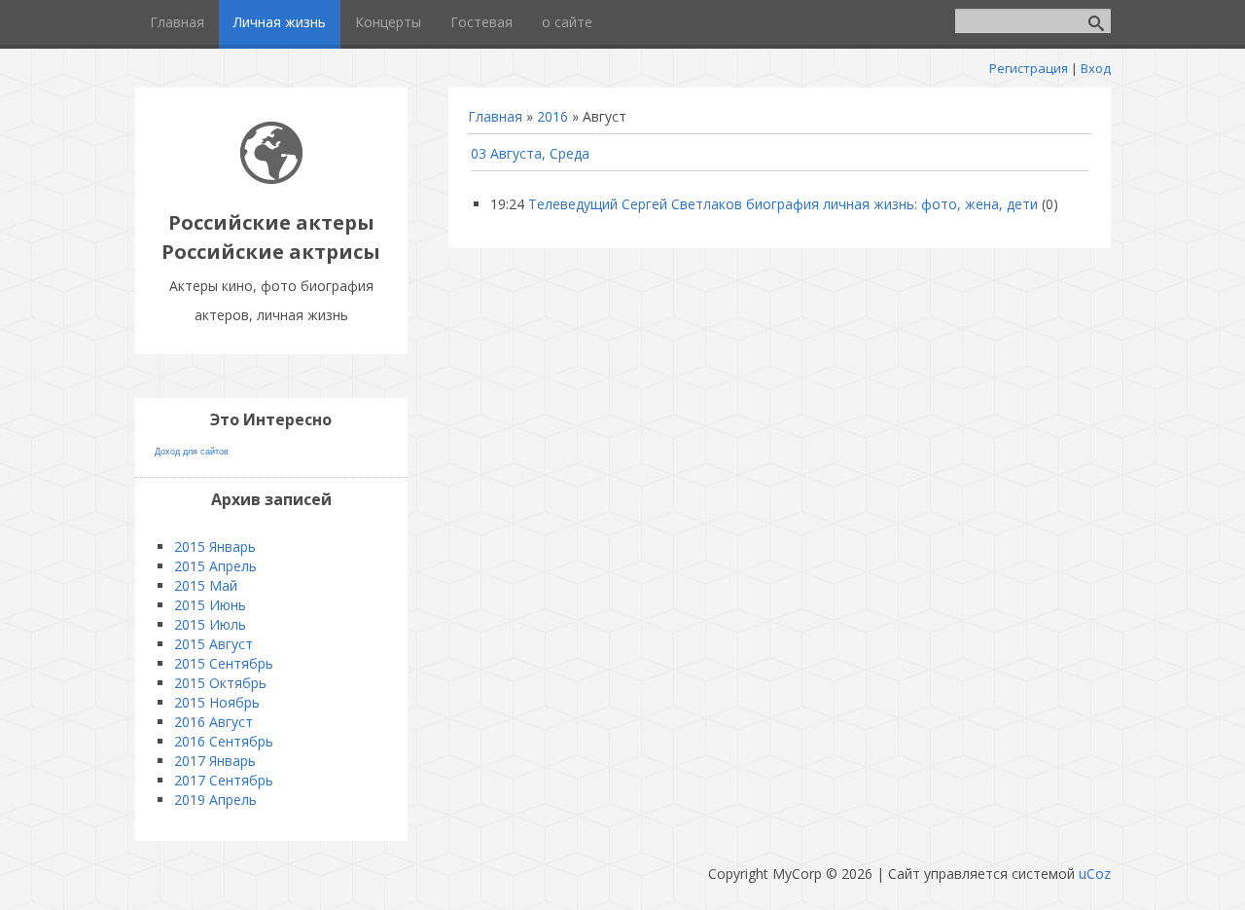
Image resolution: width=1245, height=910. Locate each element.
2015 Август (213, 644)
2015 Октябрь (220, 682)
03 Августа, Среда (530, 153)
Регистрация (1028, 68)
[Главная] (271, 178)
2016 (552, 116)
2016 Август (213, 721)
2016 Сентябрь (223, 741)
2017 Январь (215, 760)
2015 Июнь (210, 605)
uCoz (1095, 873)
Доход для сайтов (192, 451)
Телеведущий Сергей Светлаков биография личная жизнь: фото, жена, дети (783, 204)
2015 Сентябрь (223, 663)
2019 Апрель (215, 799)
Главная (495, 116)
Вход (1096, 68)
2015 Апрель (215, 566)
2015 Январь (215, 546)
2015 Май (205, 585)
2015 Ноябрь (217, 702)
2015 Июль (210, 624)
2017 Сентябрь (223, 780)
